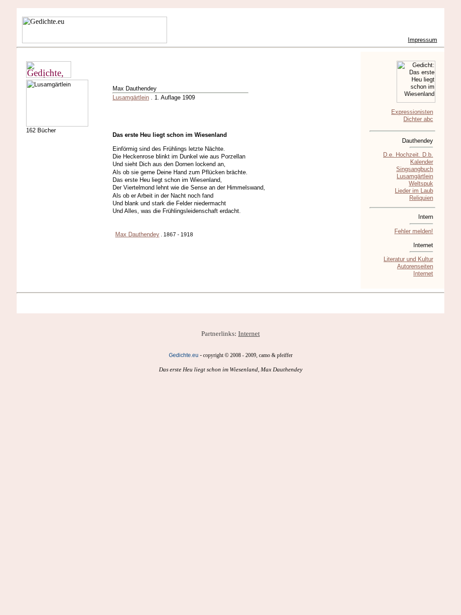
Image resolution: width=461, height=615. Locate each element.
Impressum (422, 39)
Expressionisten (412, 112)
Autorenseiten (415, 266)
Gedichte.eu (184, 355)
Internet (423, 273)
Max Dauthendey (137, 234)
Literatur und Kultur (408, 259)
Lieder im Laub (414, 190)
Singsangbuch (414, 169)
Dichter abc (418, 119)
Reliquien (421, 197)
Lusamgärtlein (131, 97)
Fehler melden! (413, 231)
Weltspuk (421, 183)
